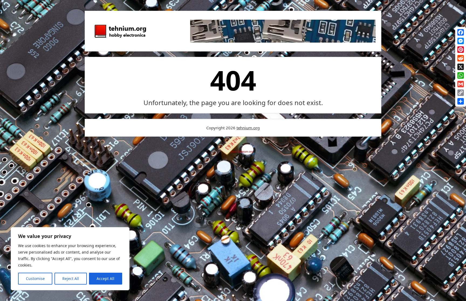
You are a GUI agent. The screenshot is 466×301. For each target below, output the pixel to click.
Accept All (105, 278)
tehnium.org (248, 127)
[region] (70, 258)
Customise (35, 278)
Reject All (70, 278)
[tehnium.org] (120, 38)
